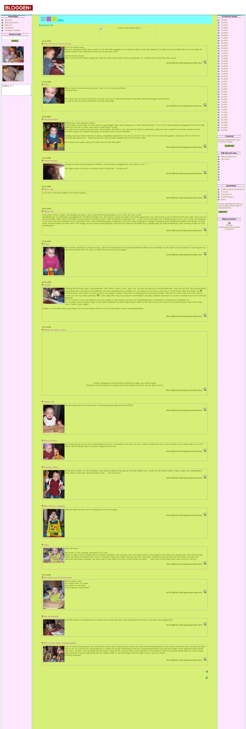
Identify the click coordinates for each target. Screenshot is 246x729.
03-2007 (224, 105)
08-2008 (224, 61)
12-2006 (224, 112)
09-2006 (224, 120)
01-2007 (224, 110)
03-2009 (224, 48)
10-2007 (224, 87)
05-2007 (224, 99)
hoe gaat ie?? (226, 194)
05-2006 (224, 128)
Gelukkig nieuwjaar (12, 30)
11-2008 (224, 56)
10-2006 (224, 117)
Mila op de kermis (12, 23)
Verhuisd (8, 20)
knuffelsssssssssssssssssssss (232, 189)
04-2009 (224, 46)
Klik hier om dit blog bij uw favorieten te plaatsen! (229, 227)
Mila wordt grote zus (229, 157)
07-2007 (224, 94)
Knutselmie (9, 28)
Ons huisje (225, 159)
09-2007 (224, 89)
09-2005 (224, 130)
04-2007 (224, 102)
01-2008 (224, 79)
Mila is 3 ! (8, 25)
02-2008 (224, 76)
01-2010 (224, 25)
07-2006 (224, 125)
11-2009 (224, 30)
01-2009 (224, 51)
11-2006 (224, 115)
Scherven (224, 192)
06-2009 (224, 41)
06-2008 (224, 66)
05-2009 (224, 43)
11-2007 (224, 84)
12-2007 (224, 82)
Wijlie (200, 63)
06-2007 (224, 97)
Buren (223, 200)
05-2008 (224, 69)
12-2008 (224, 53)
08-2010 (224, 20)
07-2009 (224, 38)
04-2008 (224, 71)
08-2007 (224, 92)
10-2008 (224, 58)
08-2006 (224, 122)
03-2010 (224, 23)
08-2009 (224, 35)
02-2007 (224, 107)
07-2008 (224, 64)
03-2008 (224, 74)
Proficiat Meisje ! (227, 197)
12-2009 (224, 28)
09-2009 (224, 33)
